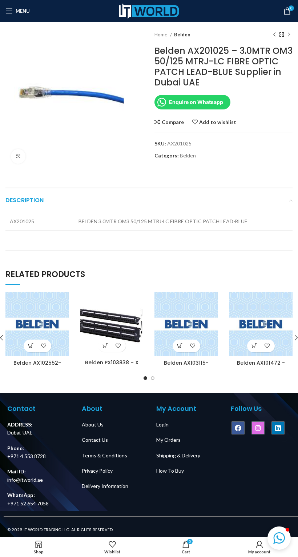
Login (162, 424)
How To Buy (170, 471)
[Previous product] (274, 35)
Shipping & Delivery (178, 455)
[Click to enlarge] (18, 156)
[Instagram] (258, 427)
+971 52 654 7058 (28, 503)
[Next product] (289, 35)
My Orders (168, 440)
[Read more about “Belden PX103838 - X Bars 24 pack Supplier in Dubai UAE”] (105, 345)
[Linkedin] (278, 427)
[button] (279, 538)
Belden (182, 34)
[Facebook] (238, 427)
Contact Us (95, 440)
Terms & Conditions (104, 455)
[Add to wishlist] (43, 346)
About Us (93, 424)
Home (161, 34)
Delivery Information (105, 486)
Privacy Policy (97, 471)
